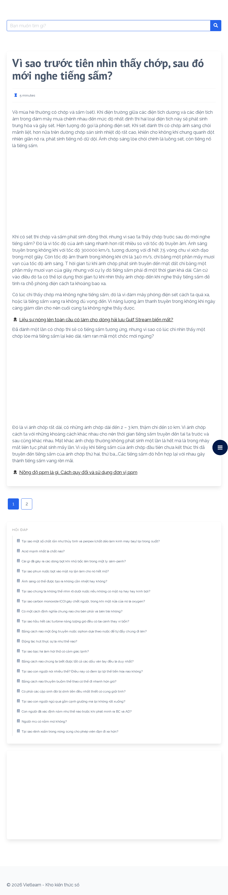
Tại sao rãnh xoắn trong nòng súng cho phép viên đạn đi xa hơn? (70, 731)
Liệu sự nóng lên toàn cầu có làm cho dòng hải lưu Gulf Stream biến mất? (96, 319)
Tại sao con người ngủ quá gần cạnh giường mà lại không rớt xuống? (73, 701)
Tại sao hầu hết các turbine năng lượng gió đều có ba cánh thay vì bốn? (75, 621)
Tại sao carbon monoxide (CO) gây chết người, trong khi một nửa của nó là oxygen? (83, 601)
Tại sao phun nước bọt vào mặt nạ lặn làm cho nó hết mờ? (65, 571)
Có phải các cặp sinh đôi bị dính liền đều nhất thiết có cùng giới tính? (73, 691)
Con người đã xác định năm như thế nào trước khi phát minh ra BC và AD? (77, 711)
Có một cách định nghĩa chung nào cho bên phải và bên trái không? (72, 611)
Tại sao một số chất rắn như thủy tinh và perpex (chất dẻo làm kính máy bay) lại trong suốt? (91, 541)
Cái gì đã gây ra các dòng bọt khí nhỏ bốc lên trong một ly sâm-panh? (74, 561)
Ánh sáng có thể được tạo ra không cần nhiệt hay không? (64, 581)
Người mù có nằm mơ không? (44, 721)
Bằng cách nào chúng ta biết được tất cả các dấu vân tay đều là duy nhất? (77, 661)
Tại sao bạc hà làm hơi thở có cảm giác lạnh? (55, 651)
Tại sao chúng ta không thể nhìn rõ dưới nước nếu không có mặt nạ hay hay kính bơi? (86, 591)
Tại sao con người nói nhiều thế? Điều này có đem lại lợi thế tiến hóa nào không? (82, 671)
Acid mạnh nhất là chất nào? (43, 551)
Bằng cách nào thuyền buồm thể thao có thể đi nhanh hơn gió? (69, 681)
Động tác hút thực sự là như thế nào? (49, 641)
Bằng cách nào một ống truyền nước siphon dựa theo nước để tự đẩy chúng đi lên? (84, 631)
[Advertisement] (114, 192)
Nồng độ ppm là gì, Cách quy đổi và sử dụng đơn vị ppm (78, 472)
